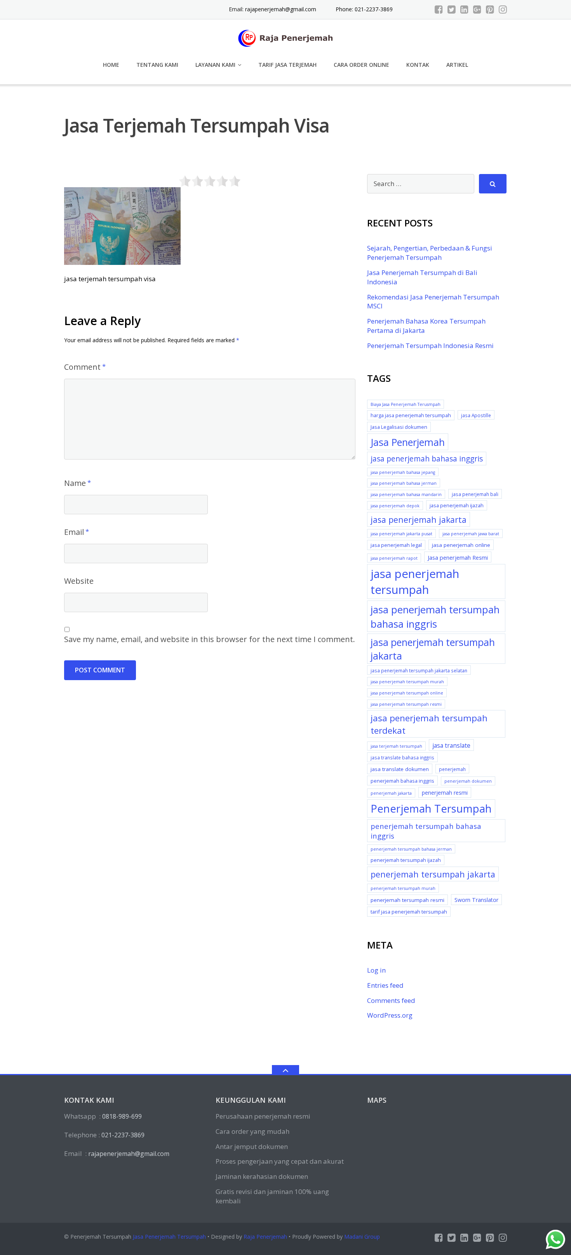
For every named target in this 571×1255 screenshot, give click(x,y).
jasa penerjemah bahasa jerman (404, 483)
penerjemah (452, 769)
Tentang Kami (157, 64)
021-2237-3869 (122, 1135)
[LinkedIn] (464, 9)
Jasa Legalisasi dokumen (399, 426)
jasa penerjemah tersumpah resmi (406, 704)
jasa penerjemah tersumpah (415, 581)
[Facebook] (439, 9)
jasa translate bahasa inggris (402, 757)
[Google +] (477, 9)
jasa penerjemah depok (395, 505)
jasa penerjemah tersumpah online (407, 693)
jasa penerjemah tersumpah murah (407, 681)
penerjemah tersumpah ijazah (406, 859)
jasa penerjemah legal (396, 544)
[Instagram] (503, 9)
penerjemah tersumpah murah (403, 888)
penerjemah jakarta (391, 793)
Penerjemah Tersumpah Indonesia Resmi (430, 345)
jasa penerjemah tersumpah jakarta (433, 648)
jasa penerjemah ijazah (457, 505)
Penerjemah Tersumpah (431, 808)
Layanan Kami (215, 64)
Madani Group (362, 1236)
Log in (376, 970)
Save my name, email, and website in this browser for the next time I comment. (209, 639)
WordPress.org (390, 1015)
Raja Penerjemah (265, 1236)
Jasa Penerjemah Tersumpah (169, 1236)
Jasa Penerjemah (408, 442)
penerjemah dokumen (468, 781)
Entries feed (385, 985)
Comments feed (391, 1000)
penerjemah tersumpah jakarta (433, 874)
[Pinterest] (490, 9)
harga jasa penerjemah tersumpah (411, 415)
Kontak (417, 64)
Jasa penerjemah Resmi (458, 557)
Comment (82, 367)
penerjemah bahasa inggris (402, 780)
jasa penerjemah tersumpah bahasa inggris (435, 616)
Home (111, 64)
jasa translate (451, 745)
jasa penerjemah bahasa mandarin (406, 494)
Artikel (457, 64)
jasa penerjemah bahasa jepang (403, 472)
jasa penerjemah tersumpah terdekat (429, 724)
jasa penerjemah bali (475, 494)
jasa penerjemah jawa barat (470, 533)
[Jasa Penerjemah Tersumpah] (286, 37)
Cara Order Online (361, 64)
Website (79, 581)
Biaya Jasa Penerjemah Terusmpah (405, 404)
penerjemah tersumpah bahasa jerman (411, 849)
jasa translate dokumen (400, 769)
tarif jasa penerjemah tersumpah (409, 911)
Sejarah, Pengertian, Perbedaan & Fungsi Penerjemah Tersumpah (429, 253)
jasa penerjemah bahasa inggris (427, 459)
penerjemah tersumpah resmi (407, 899)
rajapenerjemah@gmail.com (280, 9)
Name (75, 483)
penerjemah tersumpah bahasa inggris (426, 831)
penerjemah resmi (445, 792)
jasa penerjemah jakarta (419, 519)
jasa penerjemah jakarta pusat (401, 533)
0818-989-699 (122, 1116)
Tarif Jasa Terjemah (287, 64)
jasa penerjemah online (461, 544)
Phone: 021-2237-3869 (364, 9)
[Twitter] (451, 9)
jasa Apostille (476, 415)
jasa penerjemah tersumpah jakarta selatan (419, 670)
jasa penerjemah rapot (394, 558)
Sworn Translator (476, 899)
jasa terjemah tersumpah (396, 746)
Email (74, 532)
